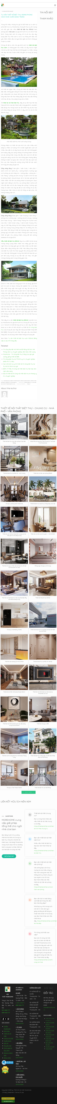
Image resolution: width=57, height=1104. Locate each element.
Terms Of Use (19, 1092)
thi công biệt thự (13, 382)
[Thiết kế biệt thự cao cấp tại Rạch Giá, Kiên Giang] (14, 426)
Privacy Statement (8, 1092)
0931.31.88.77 (20, 1003)
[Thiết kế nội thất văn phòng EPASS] (42, 458)
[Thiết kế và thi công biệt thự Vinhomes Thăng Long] (14, 741)
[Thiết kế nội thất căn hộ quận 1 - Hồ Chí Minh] (42, 519)
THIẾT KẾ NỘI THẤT (9, 856)
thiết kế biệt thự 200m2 (19, 380)
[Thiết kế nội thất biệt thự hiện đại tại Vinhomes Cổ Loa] (42, 677)
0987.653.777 (6, 1012)
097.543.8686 (19, 1039)
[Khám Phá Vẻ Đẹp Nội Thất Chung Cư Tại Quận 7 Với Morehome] (42, 426)
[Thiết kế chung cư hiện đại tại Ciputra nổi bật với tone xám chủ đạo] (14, 551)
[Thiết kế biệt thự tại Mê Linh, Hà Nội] (42, 647)
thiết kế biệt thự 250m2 (29, 380)
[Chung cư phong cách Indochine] (14, 489)
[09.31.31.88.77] (9, 1101)
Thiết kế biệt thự (27, 382)
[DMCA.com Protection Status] (5, 1070)
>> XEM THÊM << (28, 792)
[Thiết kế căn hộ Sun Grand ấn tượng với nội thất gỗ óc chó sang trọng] (14, 519)
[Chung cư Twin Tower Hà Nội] (14, 773)
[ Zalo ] (3, 1098)
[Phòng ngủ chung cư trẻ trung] (42, 551)
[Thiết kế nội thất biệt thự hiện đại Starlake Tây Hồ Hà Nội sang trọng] (14, 583)
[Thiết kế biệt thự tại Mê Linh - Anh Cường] (14, 458)
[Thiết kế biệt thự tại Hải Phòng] (42, 773)
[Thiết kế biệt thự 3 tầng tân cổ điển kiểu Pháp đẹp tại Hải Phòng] (42, 741)
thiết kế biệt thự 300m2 (20, 320)
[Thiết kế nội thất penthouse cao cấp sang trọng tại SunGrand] (14, 709)
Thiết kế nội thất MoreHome (22, 1090)
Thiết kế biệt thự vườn (10, 384)
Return (28, 384)
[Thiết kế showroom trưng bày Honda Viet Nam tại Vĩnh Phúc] (42, 615)
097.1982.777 (6, 1010)
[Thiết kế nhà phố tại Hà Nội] (42, 583)
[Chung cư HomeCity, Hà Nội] (14, 615)
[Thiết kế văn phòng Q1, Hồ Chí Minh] (14, 647)
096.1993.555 (19, 1023)
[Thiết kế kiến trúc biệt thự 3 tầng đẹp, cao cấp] (42, 489)
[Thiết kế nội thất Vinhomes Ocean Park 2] (14, 677)
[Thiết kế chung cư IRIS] (42, 709)
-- (1, 20)
